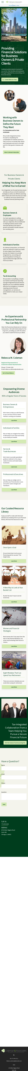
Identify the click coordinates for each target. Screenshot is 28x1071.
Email (3, 774)
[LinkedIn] (14, 1055)
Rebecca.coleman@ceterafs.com (14, 1061)
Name (3, 765)
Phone (3, 783)
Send (4, 804)
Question (4, 792)
